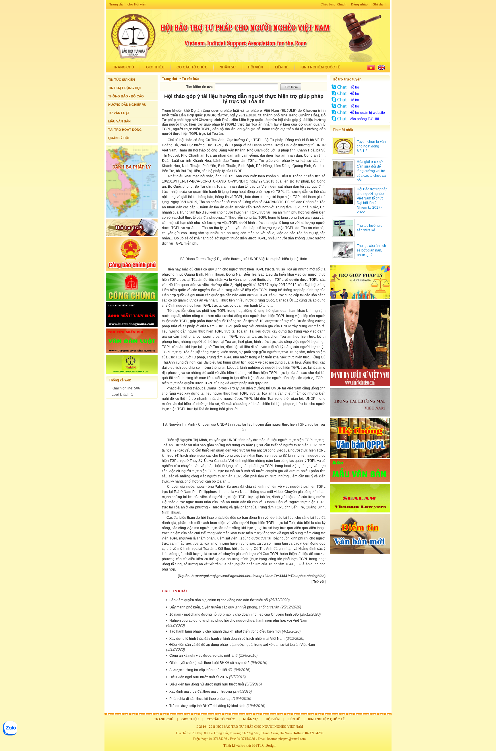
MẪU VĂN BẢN (119, 121)
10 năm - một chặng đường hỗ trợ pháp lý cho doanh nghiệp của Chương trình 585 (234, 614)
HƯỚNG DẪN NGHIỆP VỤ (127, 104)
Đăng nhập (359, 4)
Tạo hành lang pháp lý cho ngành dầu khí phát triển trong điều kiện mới (225, 631)
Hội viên (255, 67)
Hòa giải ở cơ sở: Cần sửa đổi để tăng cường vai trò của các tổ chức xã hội (371, 171)
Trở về (318, 582)
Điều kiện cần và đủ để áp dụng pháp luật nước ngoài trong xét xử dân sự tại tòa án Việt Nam (242, 645)
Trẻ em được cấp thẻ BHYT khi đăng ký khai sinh (207, 706)
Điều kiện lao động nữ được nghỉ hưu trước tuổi (206, 684)
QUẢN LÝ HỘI (118, 138)
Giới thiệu (155, 67)
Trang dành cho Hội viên (127, 4)
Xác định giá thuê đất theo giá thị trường (200, 691)
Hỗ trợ (354, 87)
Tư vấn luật (190, 79)
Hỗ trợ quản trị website (367, 113)
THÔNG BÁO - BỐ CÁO (126, 96)
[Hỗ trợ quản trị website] (339, 114)
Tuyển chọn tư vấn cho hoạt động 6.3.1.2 (371, 146)
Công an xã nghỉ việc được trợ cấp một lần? (203, 656)
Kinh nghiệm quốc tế (320, 67)
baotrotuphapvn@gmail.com (286, 739)
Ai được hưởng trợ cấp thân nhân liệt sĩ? (200, 670)
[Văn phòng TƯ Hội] (339, 121)
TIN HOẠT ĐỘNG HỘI (124, 88)
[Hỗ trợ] (339, 89)
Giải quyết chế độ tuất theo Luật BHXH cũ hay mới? (209, 663)
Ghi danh (380, 4)
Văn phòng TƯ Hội (364, 119)
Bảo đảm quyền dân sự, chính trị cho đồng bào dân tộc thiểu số (218, 600)
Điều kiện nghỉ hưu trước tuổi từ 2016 (198, 677)
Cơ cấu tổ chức (192, 67)
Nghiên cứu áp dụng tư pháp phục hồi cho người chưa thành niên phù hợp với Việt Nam (238, 621)
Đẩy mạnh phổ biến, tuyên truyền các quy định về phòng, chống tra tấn (224, 607)
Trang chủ (123, 67)
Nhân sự (228, 67)
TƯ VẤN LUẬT (119, 113)
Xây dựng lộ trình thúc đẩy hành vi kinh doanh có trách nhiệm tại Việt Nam (226, 639)
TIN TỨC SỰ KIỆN (121, 79)
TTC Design (266, 746)
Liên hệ (281, 67)
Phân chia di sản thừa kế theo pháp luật (200, 699)
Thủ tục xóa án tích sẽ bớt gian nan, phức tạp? (371, 250)
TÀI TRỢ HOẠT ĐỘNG (125, 129)
